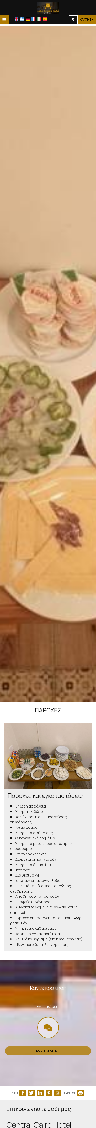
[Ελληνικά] (22, 19)
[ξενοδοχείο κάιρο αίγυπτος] (48, 7)
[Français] (33, 19)
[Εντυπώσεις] (48, 1029)
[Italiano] (39, 19)
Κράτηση (87, 19)
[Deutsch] (28, 19)
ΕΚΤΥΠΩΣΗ (70, 1093)
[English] (16, 19)
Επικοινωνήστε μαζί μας (38, 1109)
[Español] (45, 19)
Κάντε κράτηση (48, 1051)
